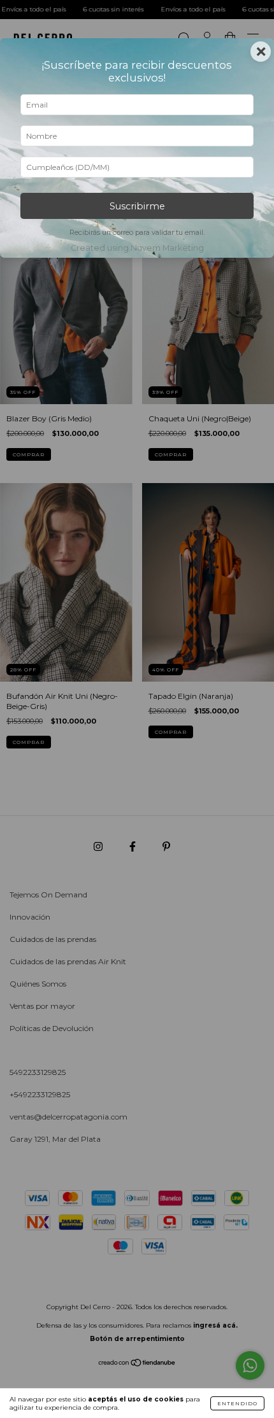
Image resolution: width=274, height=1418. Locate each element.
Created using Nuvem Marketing (137, 248)
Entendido (237, 1403)
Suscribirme (137, 206)
